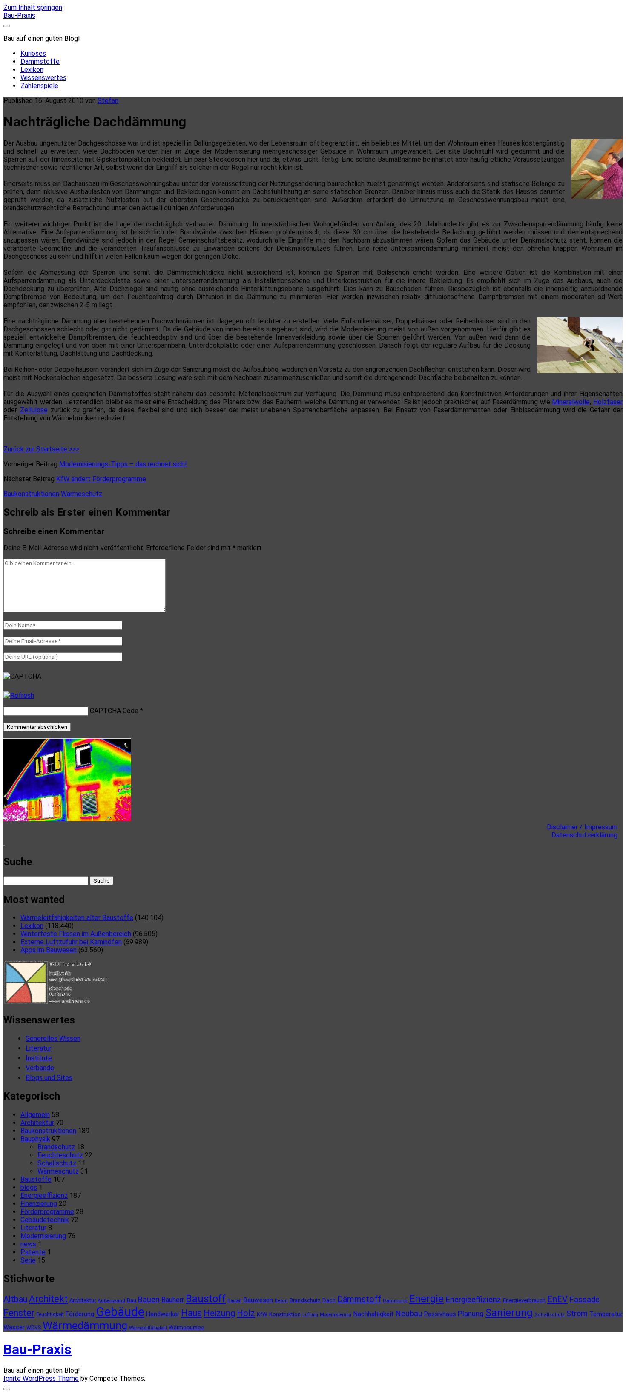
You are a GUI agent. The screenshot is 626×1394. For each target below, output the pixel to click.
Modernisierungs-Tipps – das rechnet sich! (123, 464)
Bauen (149, 1299)
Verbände (40, 1068)
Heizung (219, 1313)
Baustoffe (36, 1179)
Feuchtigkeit (50, 1314)
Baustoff (206, 1299)
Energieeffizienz (44, 1195)
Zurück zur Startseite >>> (41, 449)
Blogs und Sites (49, 1078)
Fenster (18, 1313)
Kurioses (33, 53)
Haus (191, 1313)
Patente (33, 1252)
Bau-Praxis (19, 15)
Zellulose (34, 410)
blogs (28, 1187)
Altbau (15, 1299)
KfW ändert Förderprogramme (101, 479)
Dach (329, 1300)
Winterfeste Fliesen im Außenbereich (75, 934)
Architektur (37, 1123)
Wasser (14, 1327)
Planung (471, 1313)
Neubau (408, 1313)
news (28, 1244)
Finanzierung (38, 1204)
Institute (39, 1058)
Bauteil (234, 1300)
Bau (131, 1300)
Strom (577, 1313)
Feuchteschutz (60, 1155)
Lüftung (310, 1314)
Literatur (39, 1048)
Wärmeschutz (81, 494)
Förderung (80, 1314)
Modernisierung (43, 1236)
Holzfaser (608, 402)
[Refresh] (18, 695)
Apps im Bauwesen (48, 950)
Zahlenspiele (39, 86)
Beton (281, 1300)
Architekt (48, 1299)
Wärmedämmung (85, 1325)
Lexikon (31, 70)
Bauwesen (258, 1300)
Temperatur (606, 1314)
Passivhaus (440, 1314)
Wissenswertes (43, 78)
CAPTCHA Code (114, 711)
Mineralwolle (571, 402)
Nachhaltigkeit (373, 1314)
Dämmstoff (359, 1299)
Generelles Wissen (53, 1038)
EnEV (557, 1299)
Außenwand (111, 1300)
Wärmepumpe (186, 1327)
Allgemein (35, 1115)
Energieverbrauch (524, 1300)
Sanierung (509, 1313)
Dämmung (395, 1300)
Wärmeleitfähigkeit (148, 1328)
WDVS (33, 1328)
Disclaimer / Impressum (585, 827)
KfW (262, 1314)
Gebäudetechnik (44, 1220)
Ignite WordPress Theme (41, 1378)
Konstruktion (285, 1314)
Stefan (108, 101)
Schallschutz (56, 1163)
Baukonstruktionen (31, 494)
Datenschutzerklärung (587, 835)
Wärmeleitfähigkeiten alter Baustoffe (76, 918)
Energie (426, 1299)
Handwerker (162, 1314)
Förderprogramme (47, 1212)
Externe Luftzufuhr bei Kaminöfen (71, 942)
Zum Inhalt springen (32, 7)
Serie (28, 1260)
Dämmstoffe (40, 61)
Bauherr (172, 1300)
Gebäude (120, 1312)
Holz (246, 1313)
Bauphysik (35, 1139)
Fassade (584, 1299)
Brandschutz (56, 1147)
